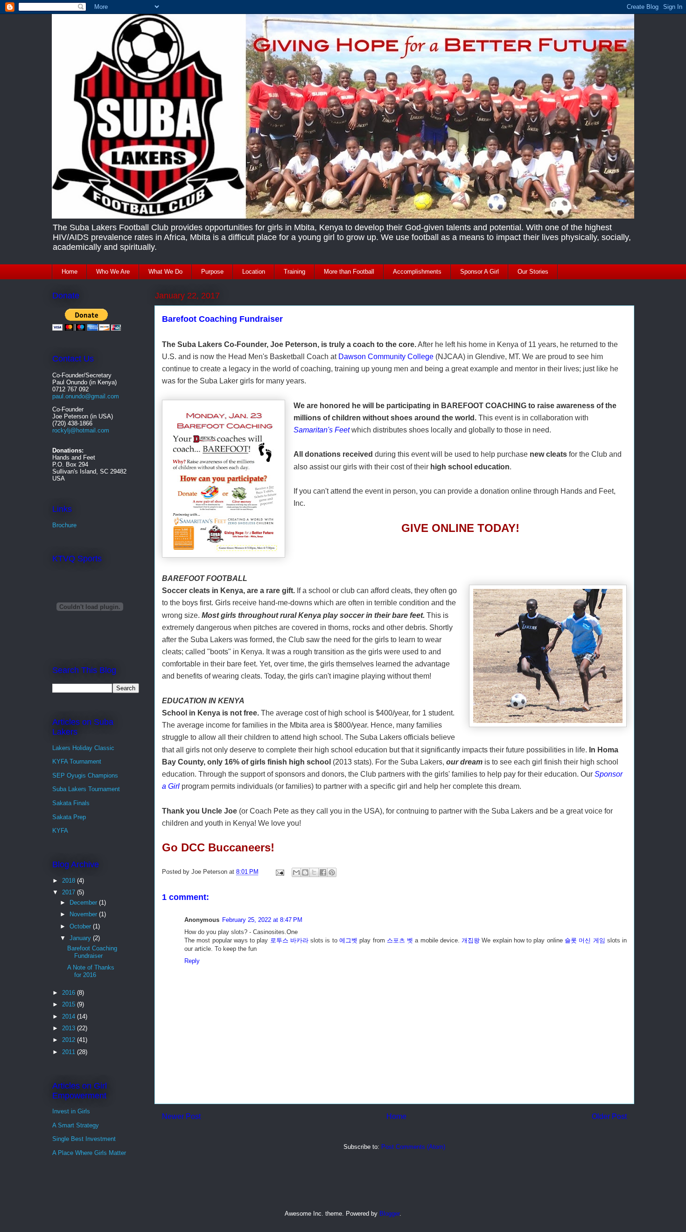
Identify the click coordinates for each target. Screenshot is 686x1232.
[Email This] (296, 872)
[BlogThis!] (305, 872)
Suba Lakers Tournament (86, 789)
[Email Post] (279, 871)
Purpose (212, 271)
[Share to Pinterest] (331, 872)
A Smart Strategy (75, 1125)
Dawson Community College (386, 357)
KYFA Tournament (76, 761)
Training (294, 271)
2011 (69, 1051)
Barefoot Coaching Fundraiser (92, 952)
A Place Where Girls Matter (89, 1152)
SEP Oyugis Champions (85, 775)
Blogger (389, 1213)
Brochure (64, 525)
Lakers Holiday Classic (83, 747)
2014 (69, 1016)
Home (69, 271)
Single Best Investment (84, 1138)
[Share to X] (314, 872)
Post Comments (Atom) (413, 1146)
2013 (69, 1028)
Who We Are (113, 271)
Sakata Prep (69, 817)
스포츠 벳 (400, 940)
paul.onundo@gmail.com (85, 396)
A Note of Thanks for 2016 (90, 971)
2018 (69, 880)
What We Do (165, 271)
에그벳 (348, 940)
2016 (69, 992)
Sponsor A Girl (479, 271)
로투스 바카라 (289, 940)
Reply (192, 960)
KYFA (60, 830)
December (84, 902)
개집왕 (471, 940)
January (81, 938)
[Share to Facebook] (323, 872)
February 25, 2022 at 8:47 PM (262, 919)
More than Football (349, 271)
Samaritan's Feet (322, 430)
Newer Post (181, 1116)
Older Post (609, 1116)
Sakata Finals (71, 803)
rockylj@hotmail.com (80, 430)
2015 (69, 1004)
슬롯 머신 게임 (585, 940)
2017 (69, 892)
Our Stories (533, 271)
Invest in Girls (71, 1111)
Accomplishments (417, 271)
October (81, 926)
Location (253, 271)
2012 (69, 1039)
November (84, 914)
